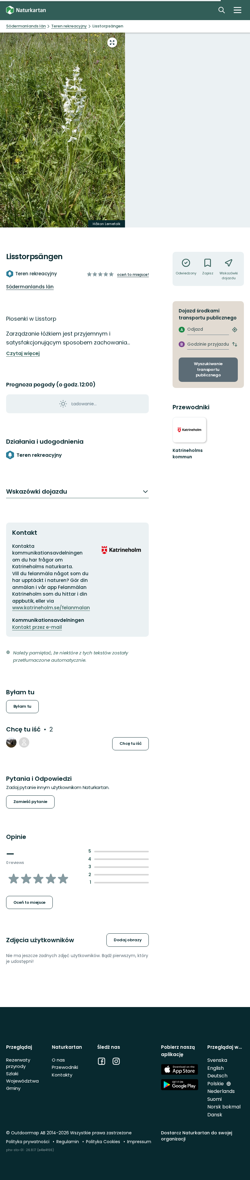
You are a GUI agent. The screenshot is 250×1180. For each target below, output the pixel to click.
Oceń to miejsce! (133, 274)
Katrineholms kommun (188, 453)
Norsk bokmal (224, 1106)
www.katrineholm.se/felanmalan (51, 607)
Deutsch (217, 1075)
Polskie (216, 1083)
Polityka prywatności (28, 1142)
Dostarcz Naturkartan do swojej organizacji (196, 1136)
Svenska (217, 1060)
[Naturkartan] (26, 10)
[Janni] (11, 742)
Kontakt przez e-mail (37, 627)
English (215, 1068)
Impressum (139, 1142)
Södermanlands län (30, 287)
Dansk (214, 1114)
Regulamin (68, 1142)
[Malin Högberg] (24, 742)
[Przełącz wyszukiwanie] (221, 10)
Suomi (214, 1099)
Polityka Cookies (103, 1142)
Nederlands (221, 1091)
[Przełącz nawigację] (237, 10)
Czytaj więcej (23, 353)
